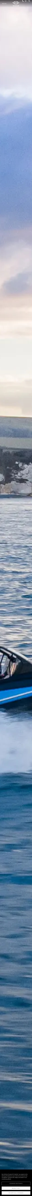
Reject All (16, 1188)
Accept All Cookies (16, 1193)
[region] (16, 1183)
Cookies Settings (16, 1183)
